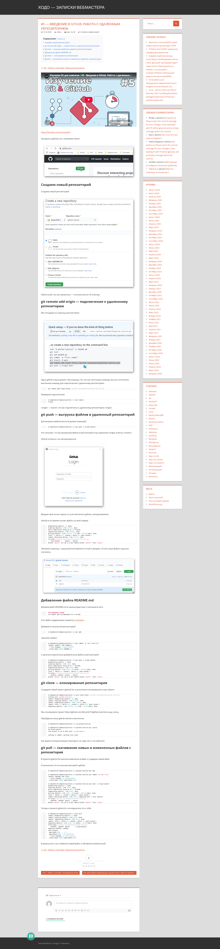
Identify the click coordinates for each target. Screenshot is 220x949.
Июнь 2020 (154, 363)
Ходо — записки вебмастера (71, 7)
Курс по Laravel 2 (156, 462)
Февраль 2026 (155, 200)
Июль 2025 (154, 220)
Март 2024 (154, 258)
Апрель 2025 (155, 224)
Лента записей (156, 497)
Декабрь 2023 (155, 264)
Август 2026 (154, 190)
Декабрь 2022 (155, 292)
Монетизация (155, 466)
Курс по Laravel (156, 459)
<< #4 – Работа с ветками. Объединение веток (63, 68)
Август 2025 (154, 217)
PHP (151, 425)
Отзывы (152, 473)
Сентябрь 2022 (156, 298)
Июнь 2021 (154, 322)
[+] (88, 910)
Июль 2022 (154, 302)
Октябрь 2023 (155, 271)
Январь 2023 (155, 288)
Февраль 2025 (155, 230)
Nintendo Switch (156, 422)
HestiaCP (153, 401)
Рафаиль (153, 169)
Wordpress (154, 442)
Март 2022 (154, 312)
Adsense (152, 391)
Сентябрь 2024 (156, 241)
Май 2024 (153, 251)
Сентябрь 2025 (156, 213)
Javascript (153, 405)
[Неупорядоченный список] (72, 910)
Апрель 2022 (155, 309)
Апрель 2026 (155, 196)
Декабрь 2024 (155, 234)
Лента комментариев (159, 501)
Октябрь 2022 (155, 295)
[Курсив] (59, 910)
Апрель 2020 (155, 367)
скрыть (61, 39)
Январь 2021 (155, 339)
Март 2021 (154, 332)
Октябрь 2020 (155, 350)
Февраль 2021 (155, 336)
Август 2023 (154, 275)
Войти (152, 494)
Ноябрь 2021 (155, 319)
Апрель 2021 (155, 329)
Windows (153, 439)
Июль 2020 (154, 360)
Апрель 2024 (155, 254)
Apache (152, 394)
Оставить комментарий (89, 32)
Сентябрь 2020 (156, 353)
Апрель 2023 (155, 278)
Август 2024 (154, 244)
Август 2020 (154, 356)
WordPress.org (155, 504)
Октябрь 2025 (155, 210)
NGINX (152, 418)
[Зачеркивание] (65, 910)
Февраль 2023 (155, 285)
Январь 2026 (155, 203)
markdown (79, 620)
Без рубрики (154, 446)
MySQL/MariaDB (156, 415)
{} (85, 910)
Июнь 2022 (154, 305)
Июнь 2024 (154, 247)
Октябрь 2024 (155, 237)
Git (150, 398)
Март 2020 (154, 370)
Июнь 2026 (154, 193)
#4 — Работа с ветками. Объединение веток (60, 873)
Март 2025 (154, 227)
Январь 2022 (155, 316)
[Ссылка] (82, 910)
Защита (152, 449)
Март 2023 (154, 281)
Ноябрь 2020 (155, 346)
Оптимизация (155, 469)
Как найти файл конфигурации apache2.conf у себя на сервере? (108, 873)
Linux (151, 411)
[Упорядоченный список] (69, 910)
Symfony (153, 435)
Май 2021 (153, 326)
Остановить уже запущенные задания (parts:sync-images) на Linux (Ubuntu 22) (161, 83)
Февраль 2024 (155, 261)
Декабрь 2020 (155, 343)
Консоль (153, 452)
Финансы (153, 476)
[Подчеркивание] (62, 910)
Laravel (152, 408)
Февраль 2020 (155, 373)
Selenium (153, 432)
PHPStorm (153, 428)
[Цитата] (75, 910)
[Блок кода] (78, 910)
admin (59, 32)
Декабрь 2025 (155, 207)
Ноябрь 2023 (155, 268)
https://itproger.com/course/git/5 (55, 132)
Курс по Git (71, 32)
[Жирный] (56, 910)
